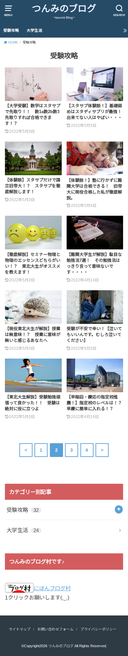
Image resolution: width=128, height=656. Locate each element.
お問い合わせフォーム (55, 629)
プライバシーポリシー (98, 629)
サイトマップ (20, 629)
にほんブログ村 (52, 588)
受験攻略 (11, 30)
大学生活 (34, 30)
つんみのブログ (64, 9)
